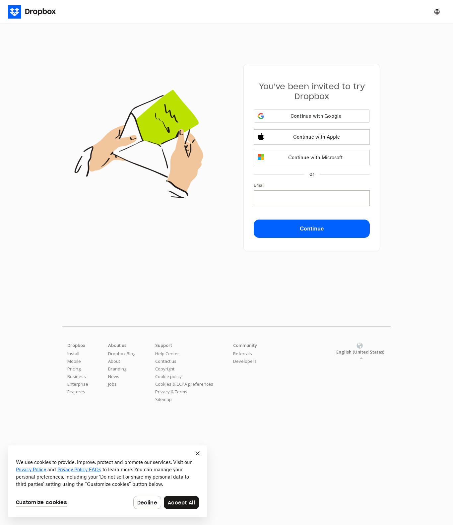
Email (259, 185)
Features (76, 392)
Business (76, 376)
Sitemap (163, 399)
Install (73, 354)
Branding (117, 369)
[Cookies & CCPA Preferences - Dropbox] (107, 481)
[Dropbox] (36, 12)
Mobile (74, 361)
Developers (245, 361)
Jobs (112, 384)
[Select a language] (437, 12)
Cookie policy (168, 376)
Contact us (165, 361)
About (114, 361)
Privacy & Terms (171, 392)
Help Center (167, 354)
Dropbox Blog (121, 354)
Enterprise (77, 384)
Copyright (164, 369)
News (113, 376)
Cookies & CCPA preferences (184, 384)
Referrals (242, 354)
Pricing (74, 369)
